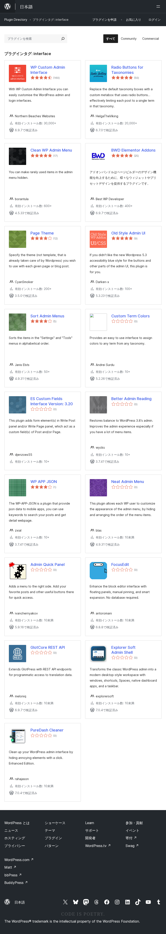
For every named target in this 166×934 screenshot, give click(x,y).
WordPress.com (19, 860)
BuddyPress (16, 882)
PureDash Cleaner (47, 730)
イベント (132, 830)
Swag (132, 846)
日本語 (19, 902)
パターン (52, 846)
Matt (10, 867)
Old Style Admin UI (128, 233)
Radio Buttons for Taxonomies (127, 69)
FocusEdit (120, 564)
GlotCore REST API (47, 647)
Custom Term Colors (130, 316)
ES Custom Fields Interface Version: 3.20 (51, 401)
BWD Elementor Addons (133, 150)
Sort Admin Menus (47, 316)
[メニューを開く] (159, 6)
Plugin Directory (15, 19)
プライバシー (14, 846)
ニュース (11, 830)
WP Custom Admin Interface (47, 69)
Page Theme (42, 233)
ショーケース (55, 823)
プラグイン (53, 838)
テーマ (50, 830)
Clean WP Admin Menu (51, 150)
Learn (89, 823)
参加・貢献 (134, 823)
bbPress (13, 875)
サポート (92, 830)
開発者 (90, 838)
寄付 (131, 838)
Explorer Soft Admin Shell (123, 650)
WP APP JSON (43, 481)
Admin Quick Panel (47, 564)
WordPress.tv (98, 846)
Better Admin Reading (131, 398)
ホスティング (14, 838)
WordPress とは (17, 823)
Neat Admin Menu (127, 481)
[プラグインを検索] (63, 38)
